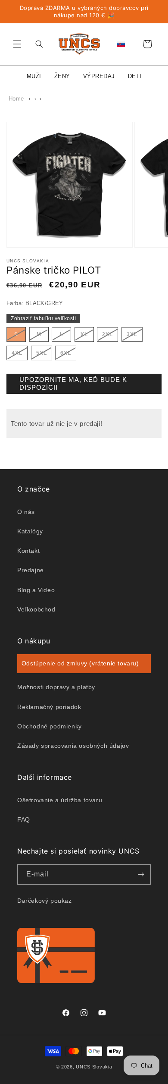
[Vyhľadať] (37, 44)
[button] (17, 44)
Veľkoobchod (36, 609)
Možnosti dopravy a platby (56, 687)
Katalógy (30, 531)
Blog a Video (36, 589)
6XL (68, 355)
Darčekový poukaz (44, 900)
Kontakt (28, 550)
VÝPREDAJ (99, 76)
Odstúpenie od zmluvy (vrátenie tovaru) (80, 663)
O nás (26, 511)
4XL (20, 355)
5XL (44, 355)
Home (16, 98)
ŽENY (62, 76)
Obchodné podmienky (49, 726)
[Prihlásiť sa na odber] (140, 874)
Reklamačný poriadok (49, 706)
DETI (135, 76)
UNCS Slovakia (94, 1066)
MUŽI (34, 76)
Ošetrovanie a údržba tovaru (59, 800)
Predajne (30, 570)
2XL (110, 336)
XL (87, 336)
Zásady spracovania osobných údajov (73, 745)
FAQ (23, 819)
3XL (135, 336)
